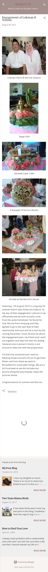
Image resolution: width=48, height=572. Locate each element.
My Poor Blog (9, 468)
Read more (40, 490)
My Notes (12, 392)
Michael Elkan (29, 567)
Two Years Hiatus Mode (15, 498)
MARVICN (23, 4)
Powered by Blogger (25, 562)
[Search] (44, 5)
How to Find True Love (15, 528)
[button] (44, 18)
